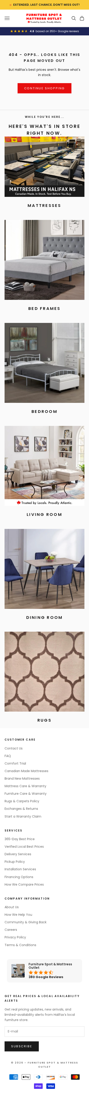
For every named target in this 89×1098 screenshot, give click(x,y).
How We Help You (18, 914)
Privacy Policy (15, 937)
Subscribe (21, 1046)
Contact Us (14, 748)
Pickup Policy (15, 861)
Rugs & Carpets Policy (22, 801)
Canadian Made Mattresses (26, 771)
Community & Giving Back (26, 922)
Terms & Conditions (20, 945)
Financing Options (19, 877)
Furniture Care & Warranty (26, 793)
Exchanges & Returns (21, 808)
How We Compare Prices (24, 884)
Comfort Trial (15, 763)
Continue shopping (44, 88)
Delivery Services (18, 854)
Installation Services (20, 869)
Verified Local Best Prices (24, 846)
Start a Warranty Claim (23, 816)
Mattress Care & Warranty (25, 786)
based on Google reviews (57, 31)
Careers (11, 929)
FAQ (8, 756)
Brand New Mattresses (22, 778)
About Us (12, 907)
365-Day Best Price (20, 839)
